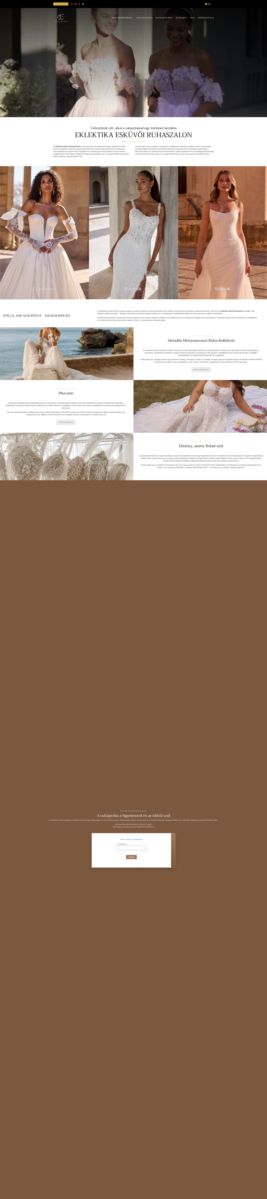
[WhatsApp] (83, 4)
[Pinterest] (75, 4)
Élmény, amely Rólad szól (201, 446)
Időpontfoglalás (60, 4)
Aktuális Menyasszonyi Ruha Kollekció (201, 340)
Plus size (66, 393)
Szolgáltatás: (122, 844)
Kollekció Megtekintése (201, 369)
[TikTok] (79, 4)
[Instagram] (72, 4)
